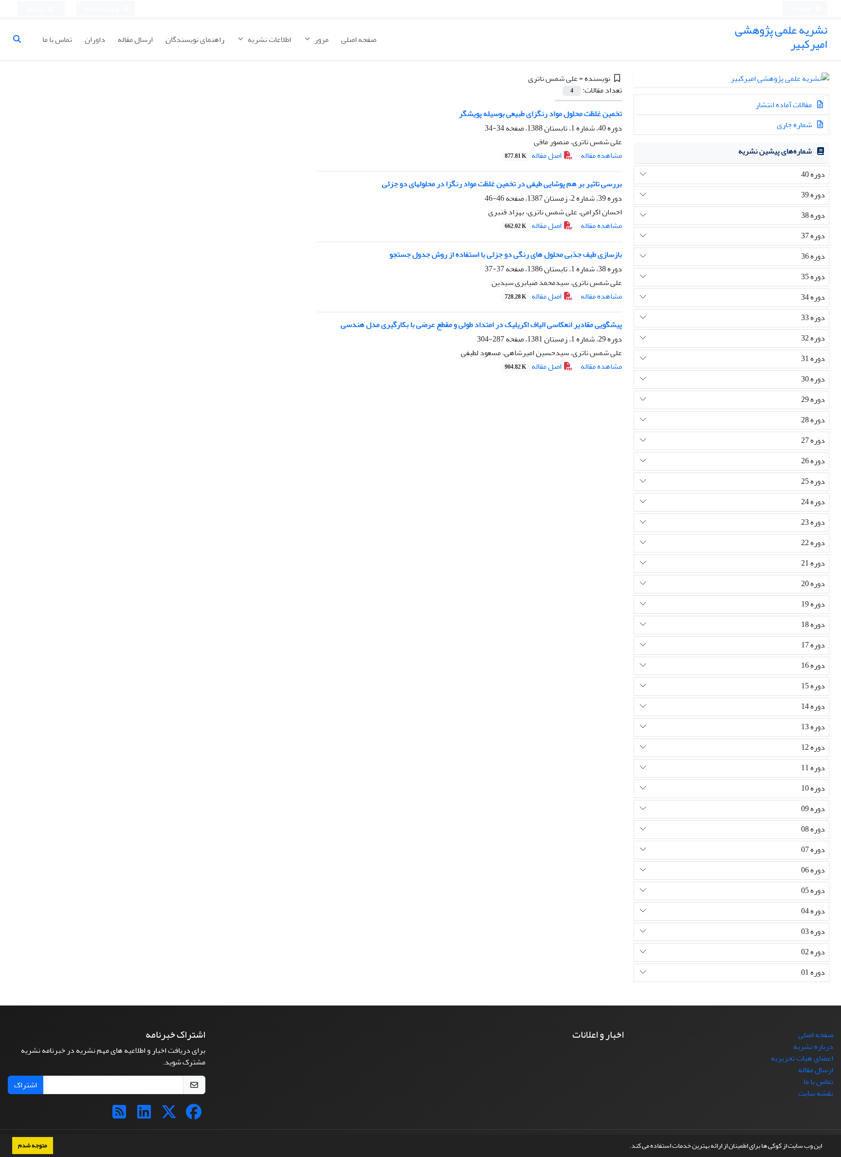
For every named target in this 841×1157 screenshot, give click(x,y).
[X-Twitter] (169, 1115)
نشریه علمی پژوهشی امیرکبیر (781, 37)
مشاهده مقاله (601, 155)
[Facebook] (193, 1115)
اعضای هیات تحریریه (802, 1058)
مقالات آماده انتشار (784, 104)
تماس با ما (57, 39)
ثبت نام (36, 9)
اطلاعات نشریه (268, 39)
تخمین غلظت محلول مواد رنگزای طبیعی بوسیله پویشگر (540, 113)
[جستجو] (21, 39)
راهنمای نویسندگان (194, 39)
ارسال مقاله (135, 39)
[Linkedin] (144, 1115)
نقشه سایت (815, 1093)
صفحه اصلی (358, 39)
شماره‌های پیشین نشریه (775, 151)
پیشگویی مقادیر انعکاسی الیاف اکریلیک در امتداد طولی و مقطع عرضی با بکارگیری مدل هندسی (481, 324)
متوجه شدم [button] (32, 1145)
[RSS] (119, 1115)
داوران (95, 39)
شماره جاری (795, 124)
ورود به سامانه (103, 9)
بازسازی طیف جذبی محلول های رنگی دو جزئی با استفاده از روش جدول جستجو (505, 254)
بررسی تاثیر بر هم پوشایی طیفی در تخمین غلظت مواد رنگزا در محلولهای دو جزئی (502, 183)
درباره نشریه (813, 1046)
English (802, 9)
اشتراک (25, 1085)
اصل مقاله (534, 155)
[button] (626, 1146)
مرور (321, 39)
